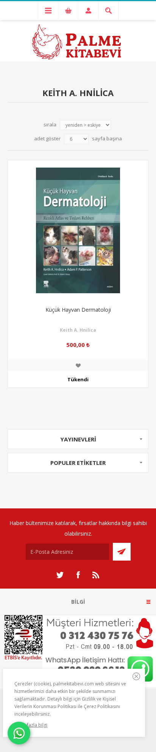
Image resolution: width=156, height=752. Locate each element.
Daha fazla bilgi (30, 725)
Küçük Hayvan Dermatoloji (78, 309)
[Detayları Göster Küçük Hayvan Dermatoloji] (78, 230)
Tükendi (78, 379)
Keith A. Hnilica (78, 330)
